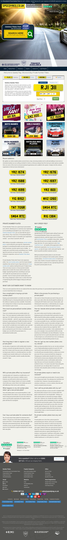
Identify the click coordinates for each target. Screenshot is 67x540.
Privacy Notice (33, 499)
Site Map (46, 499)
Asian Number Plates (28, 475)
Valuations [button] (20, 68)
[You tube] (35, 496)
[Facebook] (28, 496)
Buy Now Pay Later (49, 476)
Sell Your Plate (48, 471)
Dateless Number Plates (8, 505)
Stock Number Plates (28, 476)
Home (5, 68)
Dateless (12, 77)
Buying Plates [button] (12, 68)
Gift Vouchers (48, 475)
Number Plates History (50, 483)
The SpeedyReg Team (28, 483)
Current (45, 77)
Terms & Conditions (24, 499)
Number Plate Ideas (24, 254)
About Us (26, 485)
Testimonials (26, 487)
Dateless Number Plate (9, 232)
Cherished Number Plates (54, 501)
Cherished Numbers (7, 476)
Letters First (43, 82)
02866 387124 (31, 4)
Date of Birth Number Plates (30, 471)
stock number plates (13, 262)
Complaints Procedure (54, 499)
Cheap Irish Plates (7, 475)
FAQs (25, 481)
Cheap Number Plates (7, 473)
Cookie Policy (40, 499)
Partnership (47, 473)
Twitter (5, 487)
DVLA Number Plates (30, 501)
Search (55, 98)
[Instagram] (38, 496)
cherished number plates (49, 259)
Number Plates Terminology (51, 481)
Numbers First (53, 82)
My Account (16, 499)
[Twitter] (31, 496)
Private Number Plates (7, 501)
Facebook (5, 485)
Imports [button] (28, 68)
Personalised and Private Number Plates (11, 471)
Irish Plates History (49, 485)
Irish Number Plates (42, 239)
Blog (5, 483)
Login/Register (43, 68)
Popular (59, 77)
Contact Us (35, 68)
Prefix (29, 77)
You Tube (6, 481)
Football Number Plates (29, 473)
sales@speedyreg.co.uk (34, 6)
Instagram (6, 489)
